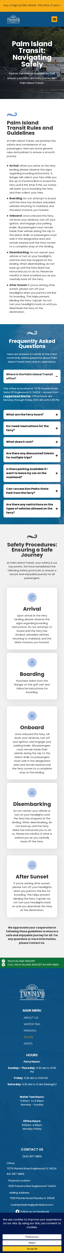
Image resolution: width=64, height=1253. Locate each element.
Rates (28, 1043)
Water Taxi (32, 1024)
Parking (30, 1030)
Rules (28, 1037)
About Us (31, 1017)
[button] (54, 19)
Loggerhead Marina (17, 396)
